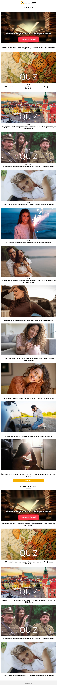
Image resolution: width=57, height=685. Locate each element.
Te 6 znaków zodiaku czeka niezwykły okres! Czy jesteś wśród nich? (28, 242)
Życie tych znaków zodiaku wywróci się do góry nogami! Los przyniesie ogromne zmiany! (28, 475)
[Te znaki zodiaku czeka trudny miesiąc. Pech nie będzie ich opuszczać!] (28, 416)
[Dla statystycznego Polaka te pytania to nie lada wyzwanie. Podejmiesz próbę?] (28, 147)
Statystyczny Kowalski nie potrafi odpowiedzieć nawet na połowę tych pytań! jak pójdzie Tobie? (28, 127)
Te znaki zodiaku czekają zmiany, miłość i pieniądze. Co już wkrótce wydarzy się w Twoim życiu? (28, 281)
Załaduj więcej (28, 480)
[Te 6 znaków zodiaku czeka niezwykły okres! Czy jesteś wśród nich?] (28, 223)
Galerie (28, 44)
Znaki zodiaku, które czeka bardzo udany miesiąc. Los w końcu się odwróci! (28, 398)
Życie (30, 164)
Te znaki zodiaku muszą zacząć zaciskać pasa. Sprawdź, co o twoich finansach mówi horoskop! (28, 359)
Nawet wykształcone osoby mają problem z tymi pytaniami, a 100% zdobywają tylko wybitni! (28, 48)
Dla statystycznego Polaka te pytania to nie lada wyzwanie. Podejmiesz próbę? (28, 166)
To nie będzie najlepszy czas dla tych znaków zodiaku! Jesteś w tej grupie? (28, 204)
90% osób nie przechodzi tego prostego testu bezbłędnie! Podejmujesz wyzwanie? (28, 88)
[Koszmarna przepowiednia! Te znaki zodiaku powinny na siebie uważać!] (28, 301)
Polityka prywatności (29, 683)
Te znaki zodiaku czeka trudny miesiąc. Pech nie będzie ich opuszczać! (28, 436)
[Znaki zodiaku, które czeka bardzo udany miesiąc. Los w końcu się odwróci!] (28, 378)
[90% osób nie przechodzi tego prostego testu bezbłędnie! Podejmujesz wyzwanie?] (28, 67)
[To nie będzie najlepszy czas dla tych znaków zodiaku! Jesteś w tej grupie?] (28, 185)
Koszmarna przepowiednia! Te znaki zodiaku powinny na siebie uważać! (28, 320)
